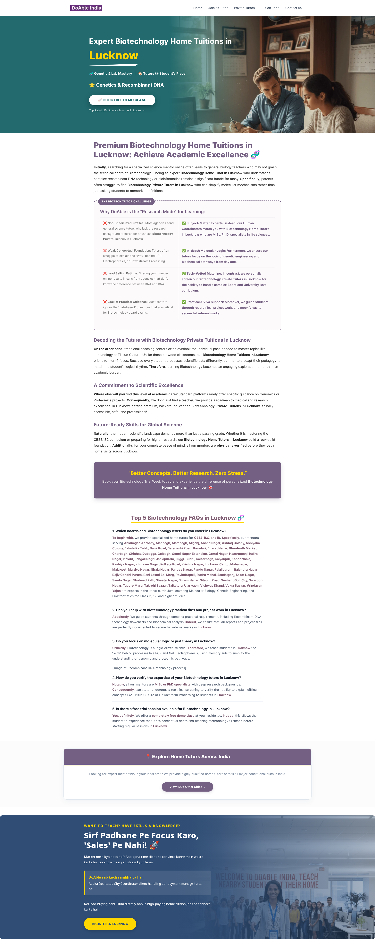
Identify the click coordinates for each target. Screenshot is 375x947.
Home (197, 8)
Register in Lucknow (110, 924)
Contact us (293, 8)
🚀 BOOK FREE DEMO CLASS (122, 100)
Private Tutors (244, 8)
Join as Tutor (218, 8)
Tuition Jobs (270, 8)
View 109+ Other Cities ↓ (187, 787)
